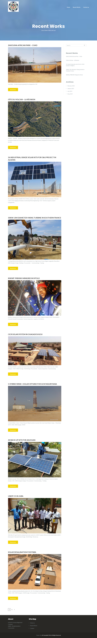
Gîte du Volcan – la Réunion (21, 99)
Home (68, 7)
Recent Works (76, 7)
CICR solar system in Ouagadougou (25, 334)
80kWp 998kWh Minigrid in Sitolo (24, 278)
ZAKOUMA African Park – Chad (22, 45)
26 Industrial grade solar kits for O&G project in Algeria (32, 158)
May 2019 (70, 94)
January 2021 (70, 88)
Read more (13, 89)
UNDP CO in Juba (15, 496)
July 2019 (69, 91)
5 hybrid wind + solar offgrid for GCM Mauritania (32, 384)
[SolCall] (13, 6)
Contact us (86, 7)
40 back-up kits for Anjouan (21, 440)
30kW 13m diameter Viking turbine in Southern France (34, 218)
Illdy (41, 635)
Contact (32, 628)
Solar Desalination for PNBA (22, 552)
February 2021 (71, 85)
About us (32, 623)
